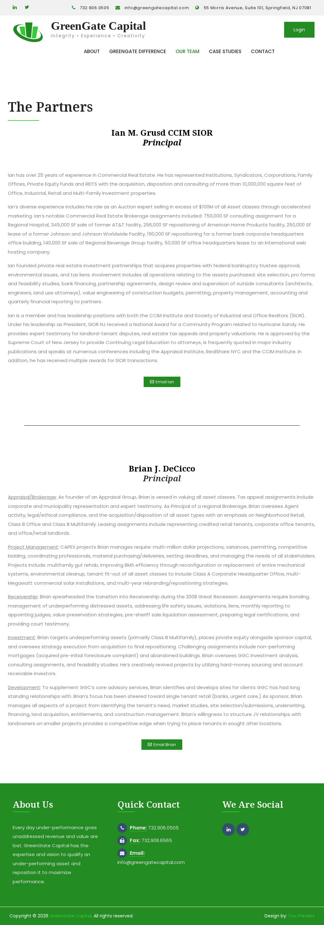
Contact (263, 51)
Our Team (187, 51)
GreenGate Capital (98, 25)
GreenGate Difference (137, 51)
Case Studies (225, 51)
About (92, 51)
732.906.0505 (94, 8)
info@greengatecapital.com (157, 8)
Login (299, 30)
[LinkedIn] (14, 7)
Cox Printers (301, 916)
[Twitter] (26, 7)
